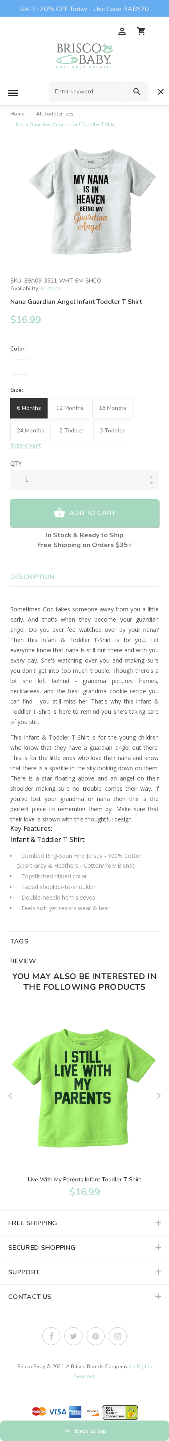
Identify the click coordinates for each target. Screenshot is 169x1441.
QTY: (16, 464)
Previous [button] (10, 1096)
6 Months (29, 408)
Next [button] (158, 1096)
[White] (20, 367)
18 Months (112, 408)
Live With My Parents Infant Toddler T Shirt (84, 1179)
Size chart (25, 445)
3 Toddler (112, 430)
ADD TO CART (92, 513)
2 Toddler (71, 430)
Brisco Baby (31, 1366)
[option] (93, 204)
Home (17, 114)
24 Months (30, 430)
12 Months (70, 408)
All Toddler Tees (55, 114)
